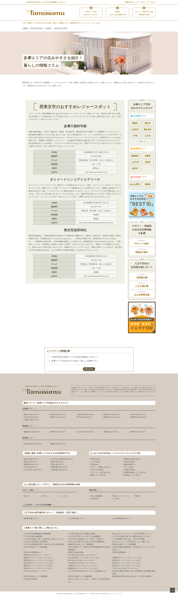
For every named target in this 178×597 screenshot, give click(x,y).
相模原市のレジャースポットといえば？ (83, 568)
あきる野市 (135, 184)
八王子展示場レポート (76, 518)
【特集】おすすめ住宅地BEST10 (117, 13)
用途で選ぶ (93, 490)
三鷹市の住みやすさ (31, 420)
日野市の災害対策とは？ (33, 552)
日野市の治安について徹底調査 (124, 544)
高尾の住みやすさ (30, 462)
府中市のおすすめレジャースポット (81, 560)
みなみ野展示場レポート (121, 518)
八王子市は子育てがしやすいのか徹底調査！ (85, 536)
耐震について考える (97, 475)
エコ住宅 (115, 499)
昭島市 (135, 123)
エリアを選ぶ (95, 462)
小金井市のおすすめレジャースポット (82, 563)
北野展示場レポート (31, 518)
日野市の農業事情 (119, 552)
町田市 (135, 168)
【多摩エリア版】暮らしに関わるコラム (41, 528)
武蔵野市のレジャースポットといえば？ (127, 558)
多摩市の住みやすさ (58, 432)
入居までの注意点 (97, 470)
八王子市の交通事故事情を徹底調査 (37, 534)
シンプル (63, 496)
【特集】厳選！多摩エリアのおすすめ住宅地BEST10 (47, 453)
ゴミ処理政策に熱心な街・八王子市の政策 (128, 539)
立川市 (148, 136)
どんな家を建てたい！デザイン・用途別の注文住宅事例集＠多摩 (52, 484)
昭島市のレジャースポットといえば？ (38, 566)
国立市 (148, 123)
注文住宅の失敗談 (30, 579)
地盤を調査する (129, 464)
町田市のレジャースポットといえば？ (126, 566)
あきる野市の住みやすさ (33, 444)
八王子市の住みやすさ (85, 432)
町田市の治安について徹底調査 (80, 576)
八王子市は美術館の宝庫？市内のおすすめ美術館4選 (44, 544)
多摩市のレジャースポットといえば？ (38, 568)
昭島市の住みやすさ (31, 414)
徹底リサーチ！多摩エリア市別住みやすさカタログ (74, 365)
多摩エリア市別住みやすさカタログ (91, 13)
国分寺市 (148, 129)
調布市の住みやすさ (58, 417)
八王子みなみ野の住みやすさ (62, 459)
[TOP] (172, 590)
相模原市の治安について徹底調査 (80, 544)
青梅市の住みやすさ (58, 444)
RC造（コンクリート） (121, 496)
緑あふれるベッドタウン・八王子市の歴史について (131, 534)
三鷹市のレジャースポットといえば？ (82, 566)
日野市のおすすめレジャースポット (37, 555)
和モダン (27, 496)
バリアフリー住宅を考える (100, 472)
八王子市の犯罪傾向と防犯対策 (35, 542)
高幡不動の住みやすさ (59, 467)
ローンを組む (129, 467)
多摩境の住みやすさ (31, 464)
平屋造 (137, 496)
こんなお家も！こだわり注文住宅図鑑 (36, 505)
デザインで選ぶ (28, 490)
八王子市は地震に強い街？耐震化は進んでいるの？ (131, 536)
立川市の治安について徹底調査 (35, 547)
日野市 (148, 162)
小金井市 (135, 129)
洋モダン (45, 496)
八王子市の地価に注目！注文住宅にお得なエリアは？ (44, 539)
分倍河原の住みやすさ (59, 470)
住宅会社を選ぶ (129, 462)
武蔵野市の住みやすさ (138, 417)
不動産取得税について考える (135, 472)
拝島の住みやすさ (57, 464)
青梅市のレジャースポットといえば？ (38, 558)
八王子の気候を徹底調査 (33, 536)
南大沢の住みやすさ (31, 459)
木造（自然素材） (97, 496)
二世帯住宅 (94, 499)
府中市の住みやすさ (84, 417)
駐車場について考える (132, 475)
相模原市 (135, 156)
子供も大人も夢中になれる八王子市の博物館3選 (86, 542)
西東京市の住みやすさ (112, 417)
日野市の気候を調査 (75, 552)
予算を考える (95, 459)
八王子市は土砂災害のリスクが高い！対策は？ (86, 539)
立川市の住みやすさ (31, 417)
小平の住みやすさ (30, 467)
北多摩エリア (140, 116)
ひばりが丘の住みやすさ (33, 470)
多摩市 (148, 156)
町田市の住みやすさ (137, 432)
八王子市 (135, 162)
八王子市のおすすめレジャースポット (82, 555)
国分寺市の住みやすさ (112, 414)
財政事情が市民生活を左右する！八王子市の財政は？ (132, 576)
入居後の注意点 (129, 470)
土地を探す (94, 464)
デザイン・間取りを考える (100, 467)
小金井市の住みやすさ (85, 414)
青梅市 (148, 184)
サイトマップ (117, 593)
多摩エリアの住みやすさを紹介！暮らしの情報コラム (75, 361)
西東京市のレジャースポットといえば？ (39, 560)
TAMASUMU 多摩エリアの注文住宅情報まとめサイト (75, 357)
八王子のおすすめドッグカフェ (35, 571)
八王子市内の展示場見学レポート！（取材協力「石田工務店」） (52, 512)
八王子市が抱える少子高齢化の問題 (81, 534)
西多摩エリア (140, 177)
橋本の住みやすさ (57, 462)
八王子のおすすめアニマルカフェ (125, 568)
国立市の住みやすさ (58, 414)
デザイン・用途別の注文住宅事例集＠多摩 (144, 13)
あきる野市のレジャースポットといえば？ (84, 558)
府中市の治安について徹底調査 (35, 576)
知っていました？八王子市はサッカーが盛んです (131, 542)
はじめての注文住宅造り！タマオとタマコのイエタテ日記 (115, 453)
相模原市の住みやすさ (32, 432)
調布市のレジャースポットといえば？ (126, 560)
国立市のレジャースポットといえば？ (126, 563)
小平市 (135, 136)
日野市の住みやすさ (111, 432)
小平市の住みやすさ (137, 414)
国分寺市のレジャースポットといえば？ (39, 563)
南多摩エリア (140, 148)
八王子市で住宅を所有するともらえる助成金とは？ (87, 571)
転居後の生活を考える (132, 459)
